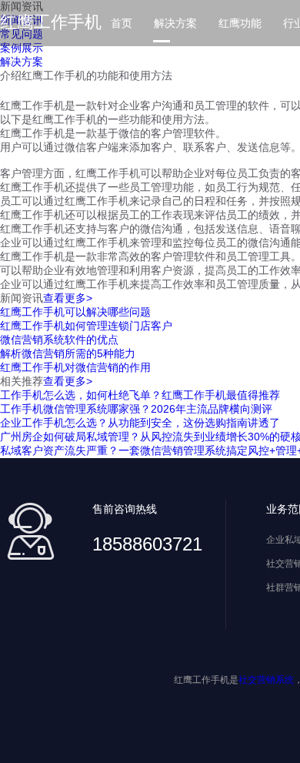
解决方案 (175, 23)
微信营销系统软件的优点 (59, 339)
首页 (121, 23)
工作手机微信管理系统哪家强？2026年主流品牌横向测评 (136, 409)
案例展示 (21, 48)
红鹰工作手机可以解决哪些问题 (75, 312)
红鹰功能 (240, 23)
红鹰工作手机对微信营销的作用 (75, 367)
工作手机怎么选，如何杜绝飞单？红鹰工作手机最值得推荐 (140, 395)
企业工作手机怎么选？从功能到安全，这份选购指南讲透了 (140, 423)
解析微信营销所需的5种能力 (67, 353)
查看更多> (67, 298)
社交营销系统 (266, 679)
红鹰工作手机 (51, 22)
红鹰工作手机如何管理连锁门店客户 (86, 326)
